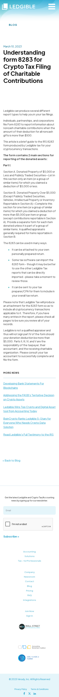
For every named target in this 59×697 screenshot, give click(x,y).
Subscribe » (11, 536)
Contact (29, 581)
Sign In (29, 616)
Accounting (29, 551)
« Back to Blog (11, 460)
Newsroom (29, 577)
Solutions (30, 556)
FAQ (29, 595)
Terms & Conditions (40, 689)
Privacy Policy (20, 689)
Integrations (29, 600)
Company (29, 572)
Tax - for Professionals (29, 561)
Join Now (29, 611)
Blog (29, 586)
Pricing (29, 591)
